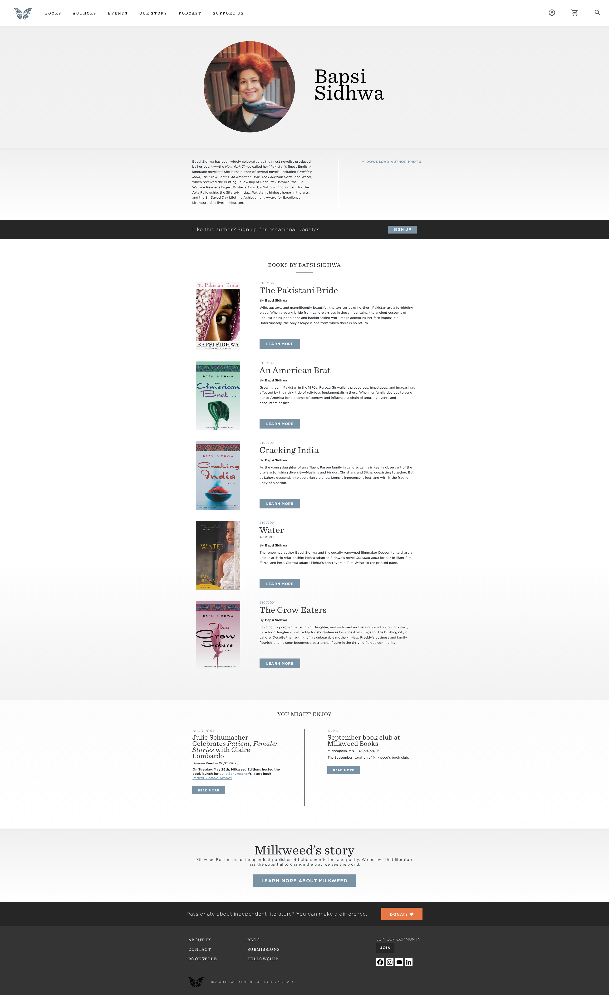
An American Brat (295, 370)
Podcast (190, 13)
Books (53, 13)
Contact (199, 949)
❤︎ (402, 914)
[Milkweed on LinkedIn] (409, 962)
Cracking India (289, 450)
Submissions (263, 949)
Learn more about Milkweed (304, 880)
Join (385, 948)
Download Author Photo (394, 162)
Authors (84, 13)
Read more (211, 790)
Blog (253, 940)
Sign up (402, 229)
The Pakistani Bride (298, 290)
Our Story (153, 13)
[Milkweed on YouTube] (399, 962)
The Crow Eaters (293, 610)
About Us (199, 940)
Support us (228, 13)
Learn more (283, 344)
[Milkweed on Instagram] (389, 962)
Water (271, 530)
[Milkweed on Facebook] (380, 962)
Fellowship (262, 959)
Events (118, 13)
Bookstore (202, 959)
